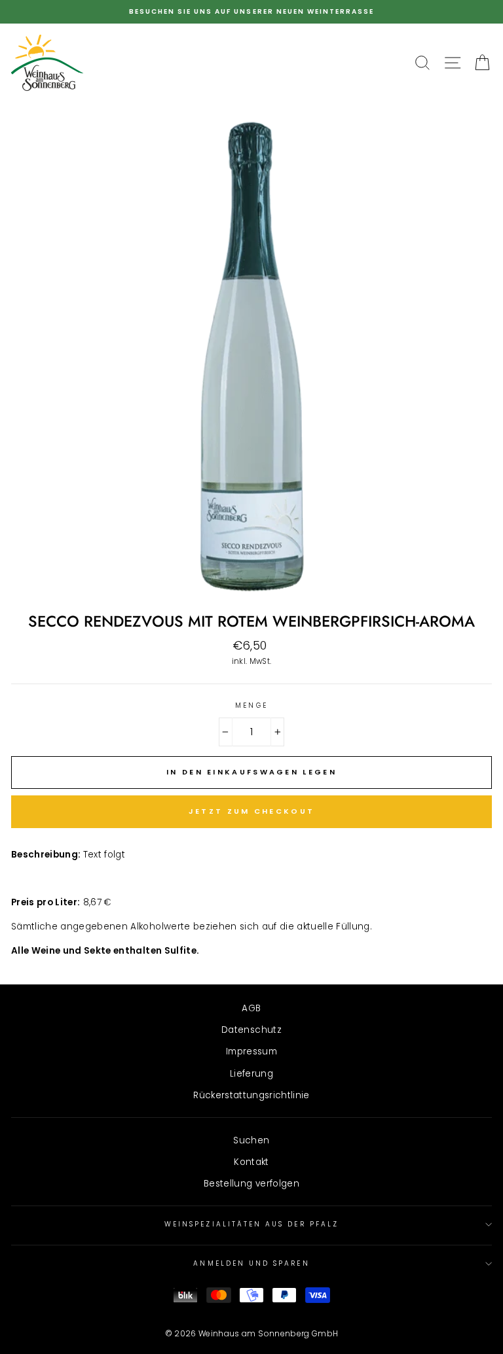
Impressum (251, 1051)
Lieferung (251, 1074)
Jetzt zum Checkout (251, 811)
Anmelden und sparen (251, 1263)
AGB (251, 1008)
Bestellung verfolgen (251, 1183)
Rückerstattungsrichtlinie (251, 1095)
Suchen (251, 1140)
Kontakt (251, 1162)
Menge (251, 705)
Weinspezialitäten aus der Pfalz (251, 1224)
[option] (251, 12)
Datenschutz (251, 1030)
